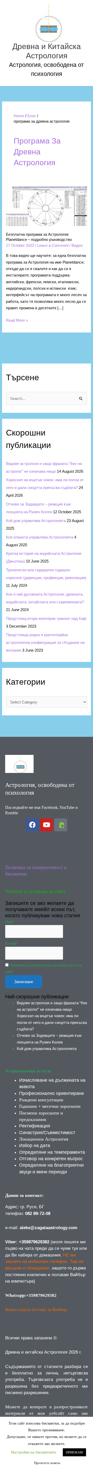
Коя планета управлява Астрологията (39, 537)
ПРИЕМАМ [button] (74, 1452)
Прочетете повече (47, 1463)
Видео (77, 245)
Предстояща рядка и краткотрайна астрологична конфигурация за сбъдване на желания (45, 642)
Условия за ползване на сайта (35, 891)
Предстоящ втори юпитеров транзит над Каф (46, 618)
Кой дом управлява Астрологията (36, 520)
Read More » (17, 319)
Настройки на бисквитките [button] (33, 1452)
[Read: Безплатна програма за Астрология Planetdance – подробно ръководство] (46, 206)
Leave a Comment (52, 245)
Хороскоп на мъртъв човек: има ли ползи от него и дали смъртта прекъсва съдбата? (52, 1022)
